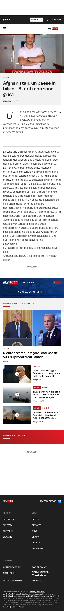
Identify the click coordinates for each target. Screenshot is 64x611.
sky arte (7, 537)
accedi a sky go (48, 501)
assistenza (40, 596)
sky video (8, 531)
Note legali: (8, 561)
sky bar (36, 537)
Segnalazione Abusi (15, 607)
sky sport (8, 519)
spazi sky (37, 543)
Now (34, 531)
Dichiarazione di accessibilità (40, 573)
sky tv (35, 519)
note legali (9, 573)
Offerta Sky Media (12, 581)
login (57, 19)
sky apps (36, 525)
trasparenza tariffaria (27, 596)
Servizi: (35, 513)
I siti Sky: (7, 513)
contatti (50, 596)
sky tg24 (7, 525)
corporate (38, 581)
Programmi (38, 548)
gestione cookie (12, 567)
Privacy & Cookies (21, 594)
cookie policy (39, 567)
